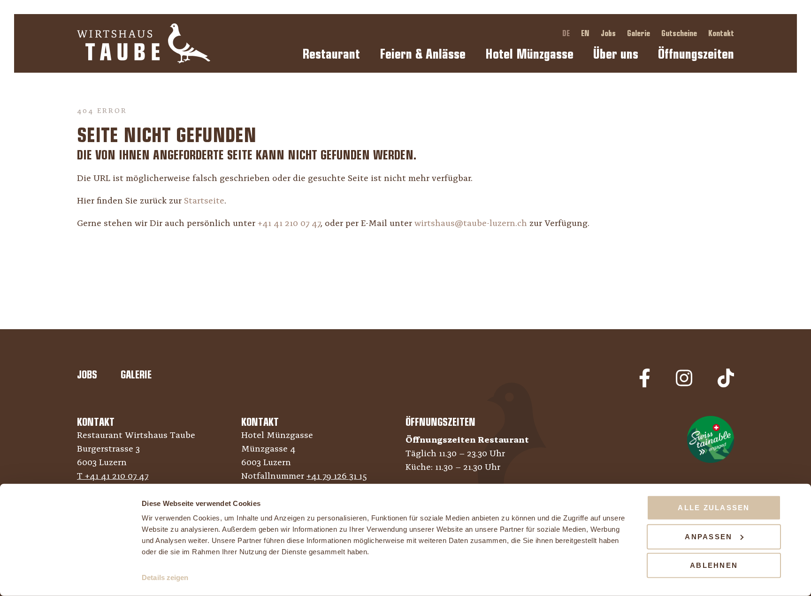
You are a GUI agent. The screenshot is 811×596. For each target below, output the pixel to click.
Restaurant (331, 54)
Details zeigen (165, 577)
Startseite (204, 201)
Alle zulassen (714, 508)
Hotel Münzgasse (529, 54)
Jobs (609, 33)
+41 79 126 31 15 (336, 476)
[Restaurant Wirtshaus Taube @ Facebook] (644, 385)
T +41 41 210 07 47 (112, 476)
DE (567, 33)
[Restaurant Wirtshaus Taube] (143, 43)
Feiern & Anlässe (423, 54)
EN (586, 33)
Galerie (639, 33)
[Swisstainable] (710, 439)
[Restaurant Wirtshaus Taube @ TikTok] (726, 385)
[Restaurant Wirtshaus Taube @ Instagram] (684, 385)
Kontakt (721, 33)
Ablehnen (714, 565)
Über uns (615, 54)
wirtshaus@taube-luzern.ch (470, 223)
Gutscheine (680, 33)
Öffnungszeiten (696, 54)
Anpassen (708, 536)
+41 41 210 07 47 (289, 223)
